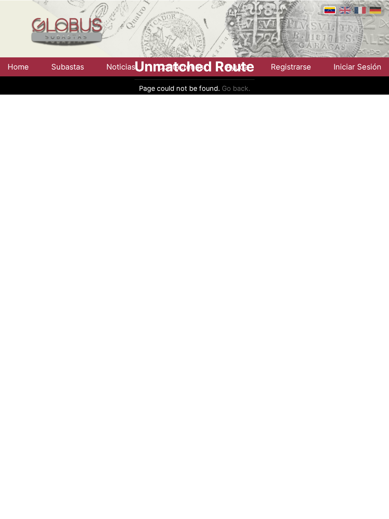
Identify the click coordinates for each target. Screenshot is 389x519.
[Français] (360, 10)
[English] (345, 10)
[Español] (330, 10)
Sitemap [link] (194, 109)
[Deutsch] (375, 10)
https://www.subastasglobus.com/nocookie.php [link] (194, 100)
